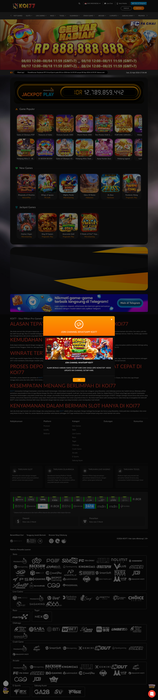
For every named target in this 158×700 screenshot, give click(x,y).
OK (79, 380)
